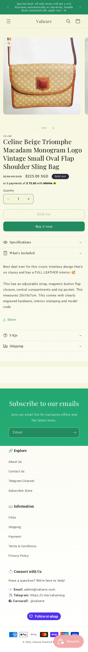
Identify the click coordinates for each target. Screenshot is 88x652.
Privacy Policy (19, 555)
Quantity (8, 190)
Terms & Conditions (23, 546)
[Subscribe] (74, 433)
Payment (15, 536)
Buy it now (44, 226)
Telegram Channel (21, 481)
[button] (8, 21)
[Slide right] (53, 128)
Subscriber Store (20, 490)
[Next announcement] (80, 7)
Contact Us (17, 471)
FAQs (12, 517)
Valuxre (36, 642)
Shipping (15, 527)
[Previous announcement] (8, 7)
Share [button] (11, 319)
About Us (15, 461)
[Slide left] (34, 128)
